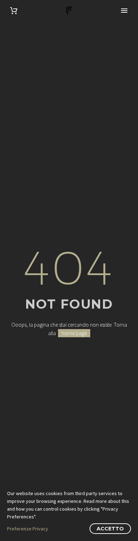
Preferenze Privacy (27, 528)
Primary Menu (124, 10)
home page (74, 333)
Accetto (110, 528)
